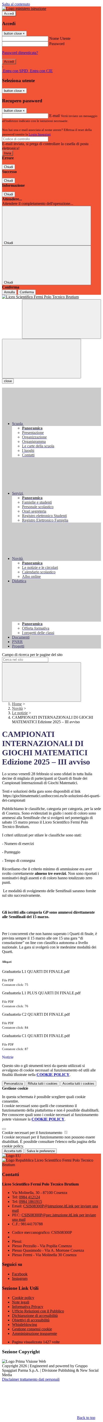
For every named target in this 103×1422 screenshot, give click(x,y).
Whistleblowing (24, 1324)
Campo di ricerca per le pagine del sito (32, 654)
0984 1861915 (30, 1201)
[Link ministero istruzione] (24, 8)
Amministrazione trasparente (34, 1333)
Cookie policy (23, 1298)
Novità (17, 708)
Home (17, 704)
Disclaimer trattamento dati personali (31, 1379)
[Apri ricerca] (61, 319)
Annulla (9, 292)
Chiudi (8, 167)
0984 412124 (29, 1197)
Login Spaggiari (40, 134)
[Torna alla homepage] (51, 297)
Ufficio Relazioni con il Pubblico (38, 1311)
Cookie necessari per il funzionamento (32, 1132)
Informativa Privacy (27, 1306)
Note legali (20, 1302)
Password (56, 44)
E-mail (54, 116)
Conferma (27, 292)
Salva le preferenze (41, 1151)
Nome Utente (59, 38)
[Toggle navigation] (41, 358)
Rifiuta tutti (43, 1083)
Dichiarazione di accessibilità (35, 1315)
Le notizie (20, 713)
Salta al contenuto (16, 4)
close (8, 381)
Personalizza (13, 1083)
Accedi (9, 13)
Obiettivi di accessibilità (31, 1320)
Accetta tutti (78, 1083)
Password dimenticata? (20, 53)
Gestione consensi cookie (32, 1329)
